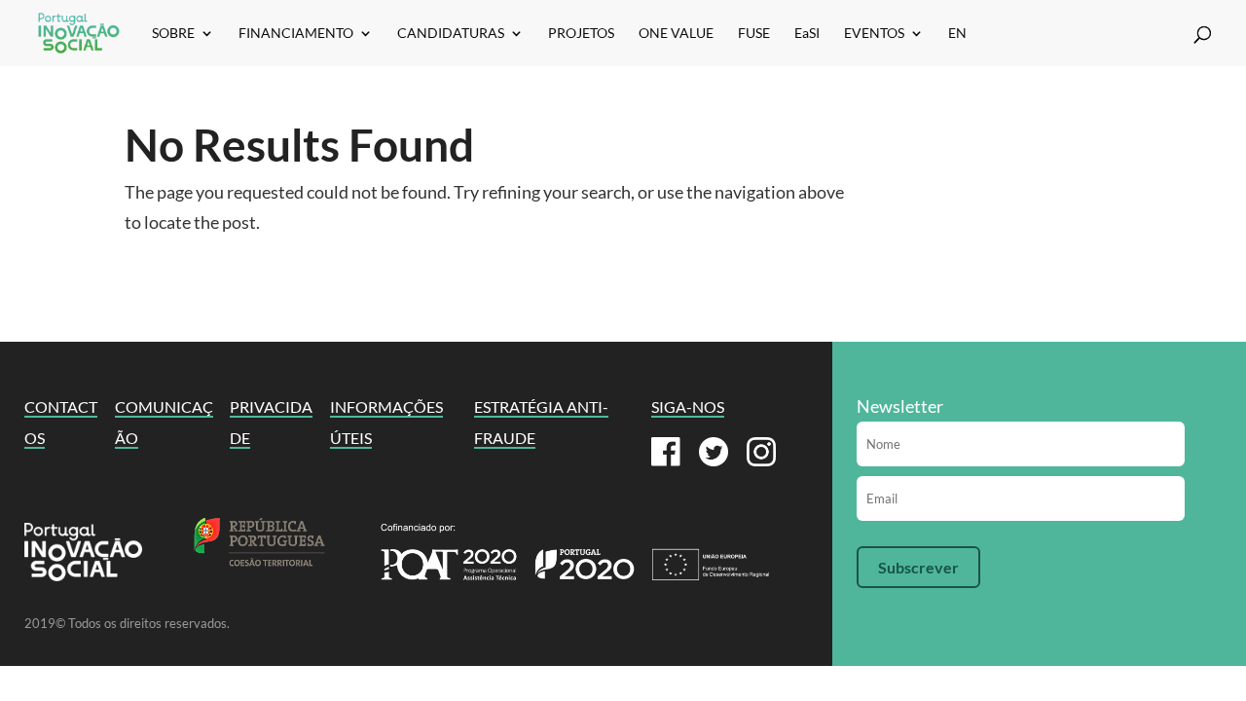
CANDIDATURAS (450, 33)
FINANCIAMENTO (295, 33)
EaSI (807, 33)
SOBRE (173, 33)
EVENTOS (874, 33)
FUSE (754, 33)
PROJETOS (581, 33)
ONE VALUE (676, 33)
